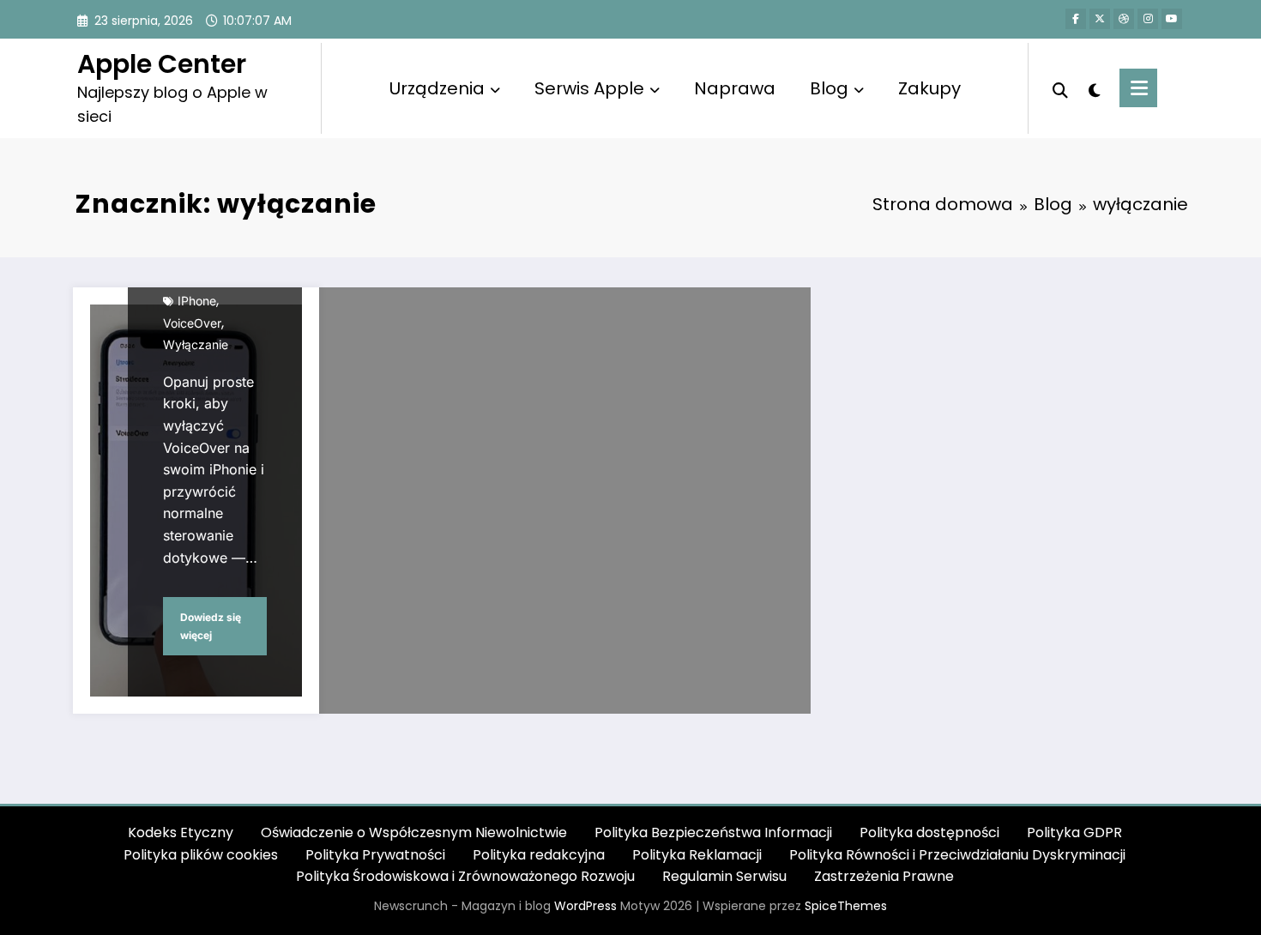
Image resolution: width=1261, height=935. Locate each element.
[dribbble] (1123, 19)
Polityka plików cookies (201, 855)
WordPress (585, 905)
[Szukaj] (1060, 88)
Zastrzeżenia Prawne (884, 876)
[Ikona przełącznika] (1138, 88)
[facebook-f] (1075, 19)
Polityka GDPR (1074, 832)
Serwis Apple (589, 88)
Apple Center (161, 63)
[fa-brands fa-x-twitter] (1099, 19)
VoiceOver (192, 323)
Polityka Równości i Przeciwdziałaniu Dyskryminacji (957, 855)
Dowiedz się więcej (210, 626)
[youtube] (1171, 19)
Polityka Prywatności (375, 855)
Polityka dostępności (929, 832)
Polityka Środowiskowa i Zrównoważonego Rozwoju (465, 876)
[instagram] (1147, 19)
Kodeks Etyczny (180, 832)
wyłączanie (195, 344)
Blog (829, 88)
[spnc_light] (1094, 88)
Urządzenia (437, 88)
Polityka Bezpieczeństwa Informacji (713, 832)
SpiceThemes (846, 905)
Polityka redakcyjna (539, 855)
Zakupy (929, 88)
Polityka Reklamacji (697, 855)
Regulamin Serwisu (724, 876)
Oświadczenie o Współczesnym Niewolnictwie (414, 832)
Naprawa (734, 88)
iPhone (197, 300)
